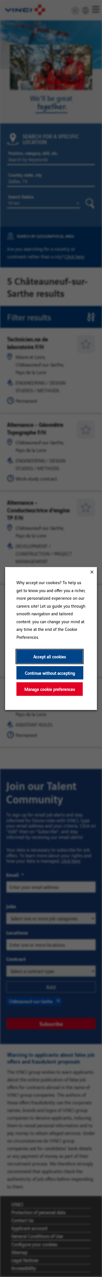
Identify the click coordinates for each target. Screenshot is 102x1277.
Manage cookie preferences (49, 689)
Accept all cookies (49, 656)
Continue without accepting (50, 673)
